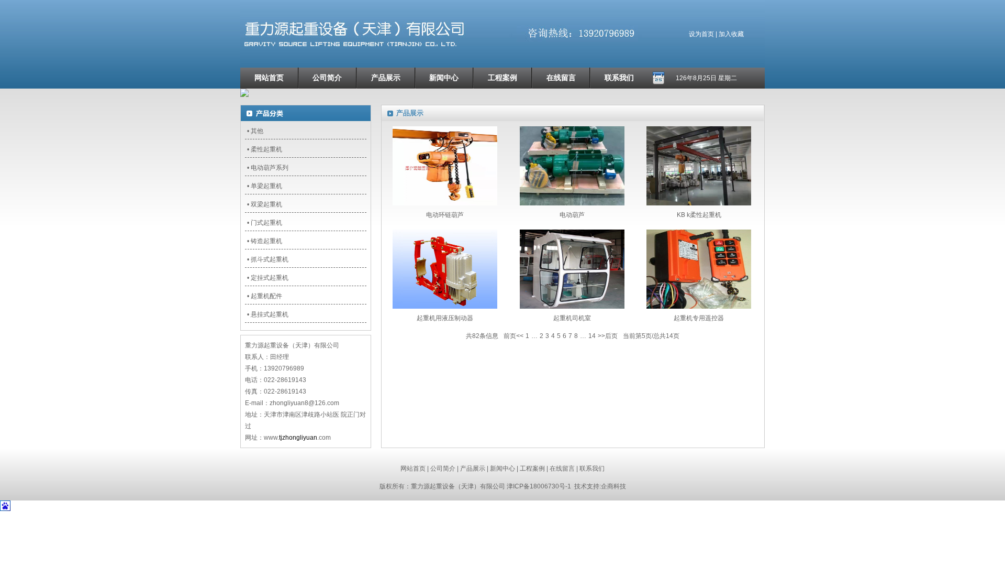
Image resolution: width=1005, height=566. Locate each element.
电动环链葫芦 (445, 215)
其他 (257, 131)
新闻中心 (444, 78)
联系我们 (619, 78)
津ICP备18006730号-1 (539, 486)
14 (592, 336)
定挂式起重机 (269, 277)
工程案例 (502, 78)
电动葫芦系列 (269, 167)
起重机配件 (266, 296)
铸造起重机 (266, 241)
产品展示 (385, 78)
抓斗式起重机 (269, 259)
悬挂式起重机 (269, 314)
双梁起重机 (266, 204)
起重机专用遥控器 (699, 318)
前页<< (513, 336)
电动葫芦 (572, 215)
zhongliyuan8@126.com (304, 403)
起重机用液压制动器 (445, 318)
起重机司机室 (572, 318)
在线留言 (561, 78)
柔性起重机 (266, 149)
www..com (297, 437)
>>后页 (608, 336)
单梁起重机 (266, 186)
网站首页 (269, 78)
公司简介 (327, 78)
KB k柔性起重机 (699, 215)
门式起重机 (266, 222)
